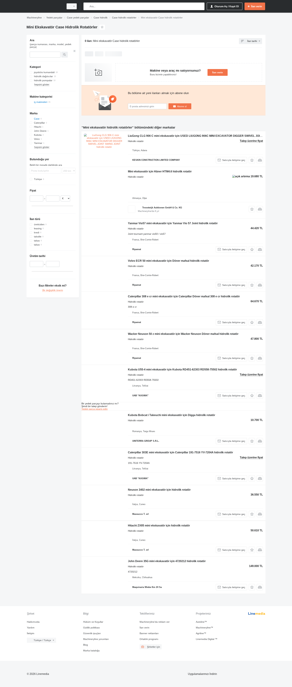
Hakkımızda (33, 621)
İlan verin (217, 72)
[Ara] (87, 6)
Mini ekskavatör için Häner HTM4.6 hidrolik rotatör (160, 171)
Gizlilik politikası (91, 627)
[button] (252, 160)
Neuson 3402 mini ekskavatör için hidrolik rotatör (159, 489)
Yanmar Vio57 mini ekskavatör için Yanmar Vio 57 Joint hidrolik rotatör (173, 223)
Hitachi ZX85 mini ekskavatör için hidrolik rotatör (159, 525)
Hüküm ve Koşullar (93, 621)
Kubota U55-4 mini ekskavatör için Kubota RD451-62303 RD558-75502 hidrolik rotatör (182, 369)
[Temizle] (74, 51)
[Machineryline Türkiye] (44, 6)
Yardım (30, 627)
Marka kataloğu (91, 650)
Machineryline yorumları (96, 639)
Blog (85, 644)
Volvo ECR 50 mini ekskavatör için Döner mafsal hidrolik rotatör (168, 260)
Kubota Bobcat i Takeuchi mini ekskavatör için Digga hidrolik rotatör (171, 415)
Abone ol (182, 106)
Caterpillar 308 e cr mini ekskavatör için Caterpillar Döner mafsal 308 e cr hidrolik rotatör (184, 296)
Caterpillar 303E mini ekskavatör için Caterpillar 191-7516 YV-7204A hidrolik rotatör (180, 452)
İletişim (30, 633)
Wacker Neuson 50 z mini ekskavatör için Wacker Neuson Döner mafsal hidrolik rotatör (183, 333)
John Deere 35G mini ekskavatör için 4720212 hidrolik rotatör (167, 561)
